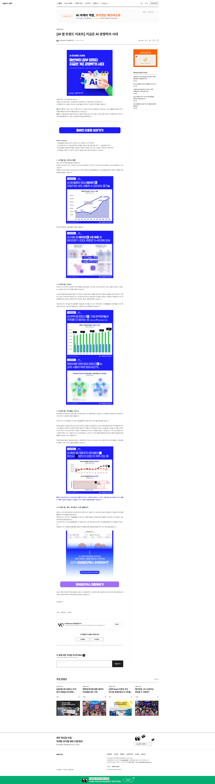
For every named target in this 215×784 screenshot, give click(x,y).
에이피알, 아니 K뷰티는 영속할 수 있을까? (144, 690)
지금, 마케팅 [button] (68, 3)
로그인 (146, 3)
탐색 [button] (60, 3)
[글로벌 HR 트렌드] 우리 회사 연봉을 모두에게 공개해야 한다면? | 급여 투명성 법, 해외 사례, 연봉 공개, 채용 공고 (66, 691)
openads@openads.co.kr (145, 762)
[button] (156, 679)
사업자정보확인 (125, 760)
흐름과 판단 (79, 3)
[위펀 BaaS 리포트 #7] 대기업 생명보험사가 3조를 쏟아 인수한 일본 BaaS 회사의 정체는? (120, 691)
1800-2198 (131, 762)
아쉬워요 (96, 639)
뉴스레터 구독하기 (141, 744)
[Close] (134, 778)
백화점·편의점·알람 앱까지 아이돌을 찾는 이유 (93, 690)
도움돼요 (82, 639)
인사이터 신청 (154, 3)
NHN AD (59, 754)
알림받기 (117, 624)
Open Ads (7, 3)
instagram (59, 769)
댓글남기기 (118, 664)
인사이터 (88, 3)
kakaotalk (70, 769)
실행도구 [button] (96, 3)
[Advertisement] (145, 139)
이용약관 (109, 766)
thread (65, 769)
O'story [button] (104, 3)
